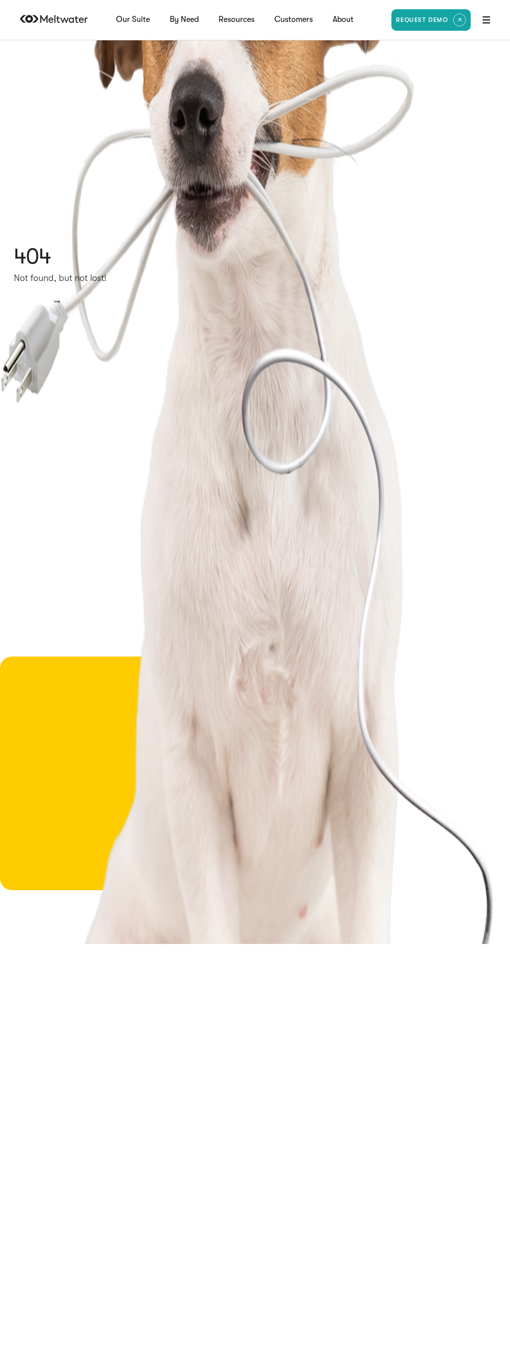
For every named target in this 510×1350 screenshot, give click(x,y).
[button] (486, 19)
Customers (293, 19)
